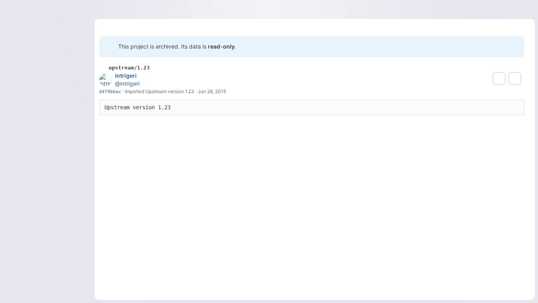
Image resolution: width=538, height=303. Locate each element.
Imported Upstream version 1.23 (159, 91)
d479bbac (110, 91)
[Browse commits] (514, 78)
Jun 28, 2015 (212, 91)
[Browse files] (499, 78)
